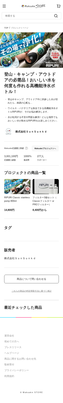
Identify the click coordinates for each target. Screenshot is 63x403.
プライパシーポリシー (16, 370)
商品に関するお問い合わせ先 (20, 358)
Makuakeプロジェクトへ (45, 148)
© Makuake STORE (31, 392)
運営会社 (9, 335)
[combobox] (29, 16)
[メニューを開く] (4, 6)
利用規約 (9, 376)
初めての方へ (11, 341)
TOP (6, 28)
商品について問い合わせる (31, 279)
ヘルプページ (11, 353)
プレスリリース (13, 347)
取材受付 (9, 364)
